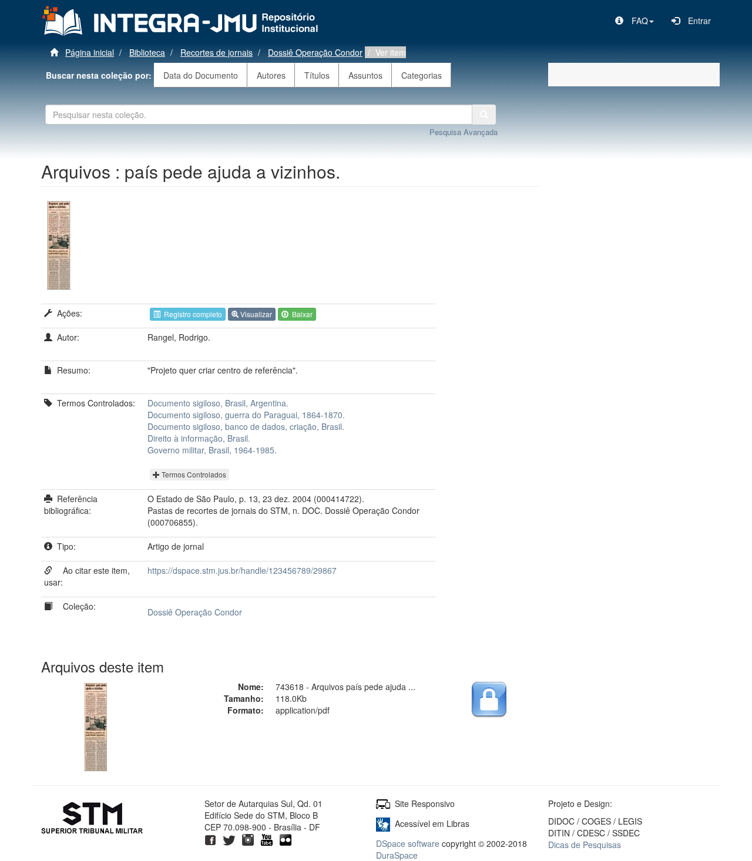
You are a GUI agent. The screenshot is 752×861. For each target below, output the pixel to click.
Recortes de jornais (216, 52)
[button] (634, 20)
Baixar (300, 314)
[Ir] (484, 115)
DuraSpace (397, 855)
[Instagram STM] (248, 839)
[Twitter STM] (229, 839)
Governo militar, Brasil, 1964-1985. (212, 450)
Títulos (317, 75)
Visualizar (255, 314)
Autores (271, 75)
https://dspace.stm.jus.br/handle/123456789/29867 (242, 570)
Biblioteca (147, 52)
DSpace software (407, 843)
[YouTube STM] (267, 839)
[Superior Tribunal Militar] (92, 819)
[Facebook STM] (210, 839)
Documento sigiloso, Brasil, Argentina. (217, 403)
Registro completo (191, 314)
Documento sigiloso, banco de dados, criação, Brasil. (245, 426)
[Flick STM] (285, 839)
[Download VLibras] (383, 823)
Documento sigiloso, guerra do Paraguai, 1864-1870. (246, 415)
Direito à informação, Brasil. (198, 438)
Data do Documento (200, 75)
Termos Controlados (193, 474)
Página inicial (89, 52)
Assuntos (365, 75)
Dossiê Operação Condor (315, 52)
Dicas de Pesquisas (584, 844)
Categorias (421, 75)
